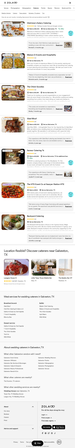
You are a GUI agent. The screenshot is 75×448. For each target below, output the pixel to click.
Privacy (15, 442)
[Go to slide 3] (13, 35)
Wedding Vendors (6, 13)
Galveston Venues (43, 368)
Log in (43, 414)
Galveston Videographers (46, 363)
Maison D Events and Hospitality (49, 309)
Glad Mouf (7, 306)
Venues (6, 8)
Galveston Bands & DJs (11, 371)
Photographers (15, 8)
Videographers (26, 8)
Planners (57, 8)
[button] (22, 24)
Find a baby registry (48, 421)
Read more (59, 45)
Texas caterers (22, 13)
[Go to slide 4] (15, 35)
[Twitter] (49, 434)
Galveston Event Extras (11, 357)
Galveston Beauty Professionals (13, 368)
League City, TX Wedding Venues (14, 396)
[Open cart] (70, 3)
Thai (43, 13)
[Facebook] (42, 434)
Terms (22, 442)
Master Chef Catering (46, 306)
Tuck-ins (6, 334)
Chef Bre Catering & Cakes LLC (13, 309)
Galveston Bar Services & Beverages (15, 363)
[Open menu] (5, 3)
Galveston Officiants (10, 360)
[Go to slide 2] (11, 35)
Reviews (6, 414)
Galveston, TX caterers (34, 13)
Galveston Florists (43, 360)
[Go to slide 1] (10, 35)
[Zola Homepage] (12, 3)
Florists (43, 8)
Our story (7, 411)
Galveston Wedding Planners (47, 357)
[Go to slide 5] (16, 35)
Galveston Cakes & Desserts (12, 366)
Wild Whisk (42, 317)
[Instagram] (52, 434)
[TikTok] (55, 434)
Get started (46, 427)
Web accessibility (49, 442)
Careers (6, 417)
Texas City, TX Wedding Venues (13, 394)
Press (5, 420)
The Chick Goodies (45, 311)
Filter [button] (39, 443)
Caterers (36, 8)
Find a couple (46, 417)
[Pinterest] (46, 434)
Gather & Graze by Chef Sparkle (14, 311)
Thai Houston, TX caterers (12, 381)
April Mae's (42, 314)
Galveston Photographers (46, 366)
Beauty (50, 8)
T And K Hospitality (10, 314)
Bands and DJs (66, 8)
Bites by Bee (8, 317)
